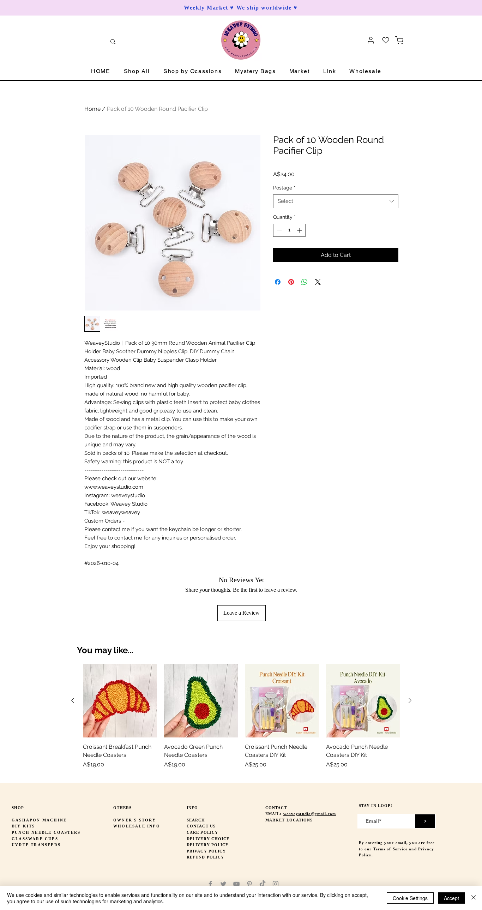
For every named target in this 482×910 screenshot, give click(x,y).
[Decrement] (278, 230)
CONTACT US (201, 826)
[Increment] (300, 230)
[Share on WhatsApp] (304, 282)
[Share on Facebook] (277, 282)
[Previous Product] (72, 700)
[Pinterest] (249, 884)
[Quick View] (120, 701)
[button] (137, 71)
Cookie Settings (410, 898)
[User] (371, 40)
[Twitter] (223, 884)
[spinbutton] (289, 230)
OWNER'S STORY (134, 820)
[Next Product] (410, 700)
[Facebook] (210, 884)
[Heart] (385, 40)
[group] (241, 720)
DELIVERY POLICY (208, 845)
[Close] (473, 898)
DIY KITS (23, 826)
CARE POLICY (202, 832)
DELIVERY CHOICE (208, 839)
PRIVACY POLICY (206, 851)
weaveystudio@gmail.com (309, 814)
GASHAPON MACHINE (39, 820)
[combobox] (335, 201)
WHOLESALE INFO (136, 826)
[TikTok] (262, 884)
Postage (284, 188)
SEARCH (196, 820)
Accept (451, 898)
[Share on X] (318, 282)
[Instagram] (275, 884)
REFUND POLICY (205, 857)
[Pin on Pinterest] (291, 282)
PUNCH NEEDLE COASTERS (46, 832)
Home (92, 109)
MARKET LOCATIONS (289, 820)
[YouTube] (236, 884)
